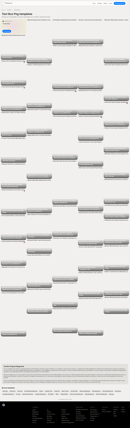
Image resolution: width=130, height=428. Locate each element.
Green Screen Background (76, 394)
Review (41, 391)
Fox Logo (18, 394)
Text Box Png (17, 9)
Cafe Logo (5, 391)
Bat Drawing (118, 391)
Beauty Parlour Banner (27, 394)
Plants (57, 394)
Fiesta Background (89, 394)
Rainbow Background (85, 391)
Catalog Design (64, 394)
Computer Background (40, 394)
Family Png (56, 391)
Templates (9, 9)
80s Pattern (50, 394)
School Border (74, 391)
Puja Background (96, 391)
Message (111, 394)
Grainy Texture (65, 391)
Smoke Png (12, 391)
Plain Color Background (101, 394)
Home (3, 9)
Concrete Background (107, 391)
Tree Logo (19, 391)
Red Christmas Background (30, 391)
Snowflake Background (8, 394)
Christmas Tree (48, 391)
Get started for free (119, 3)
